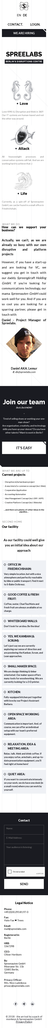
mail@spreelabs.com (15, 928)
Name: (9, 828)
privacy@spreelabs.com (17, 985)
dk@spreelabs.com (25, 372)
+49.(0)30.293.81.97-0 (16, 911)
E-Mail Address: (14, 838)
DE (25, 15)
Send (24, 884)
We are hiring (24, 33)
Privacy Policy (24, 1021)
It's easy (24, 448)
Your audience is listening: (19, 847)
